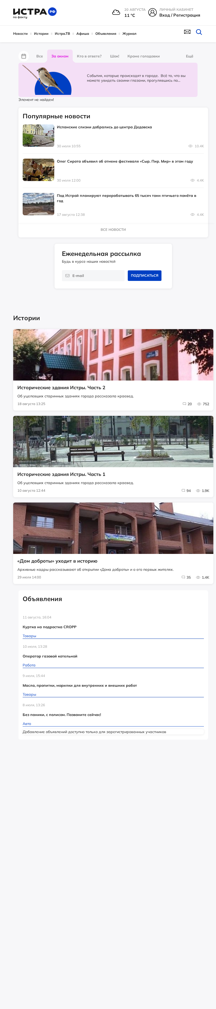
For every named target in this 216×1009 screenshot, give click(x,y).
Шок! (114, 56)
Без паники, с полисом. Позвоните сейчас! (62, 714)
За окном (59, 56)
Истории (41, 33)
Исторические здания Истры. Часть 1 (61, 474)
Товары (29, 635)
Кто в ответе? (89, 56)
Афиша (82, 33)
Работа (29, 665)
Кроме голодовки (143, 56)
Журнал (129, 33)
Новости (20, 33)
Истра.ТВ (62, 33)
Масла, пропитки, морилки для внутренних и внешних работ (80, 685)
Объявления (105, 33)
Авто (27, 723)
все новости (113, 229)
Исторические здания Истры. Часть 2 (61, 388)
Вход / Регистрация (179, 15)
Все (39, 56)
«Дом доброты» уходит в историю (57, 561)
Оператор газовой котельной (50, 656)
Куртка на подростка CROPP (49, 627)
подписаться (144, 275)
